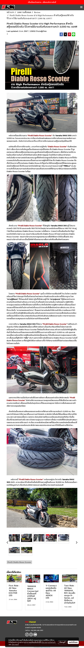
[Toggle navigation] (81, 7)
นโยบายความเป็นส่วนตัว (48, 642)
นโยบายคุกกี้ (15, 644)
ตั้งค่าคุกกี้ (62, 642)
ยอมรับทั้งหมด (73, 642)
